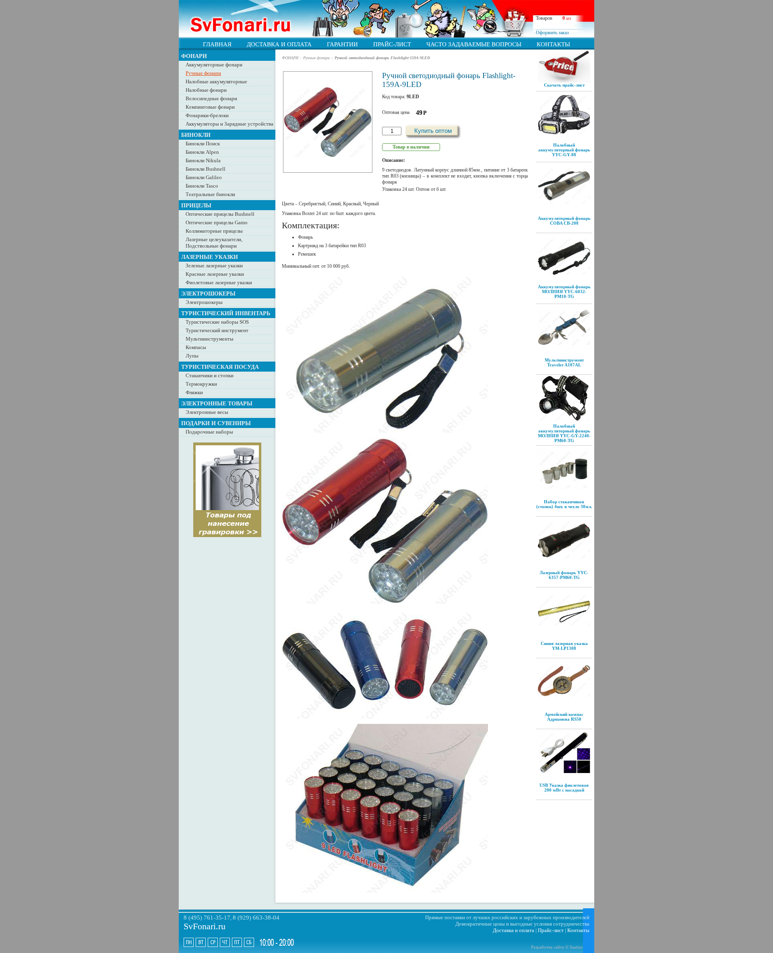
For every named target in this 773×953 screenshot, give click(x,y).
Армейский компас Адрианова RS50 (564, 716)
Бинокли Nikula (203, 160)
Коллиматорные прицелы (214, 231)
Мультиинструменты (210, 339)
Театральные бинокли (210, 194)
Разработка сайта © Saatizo (557, 947)
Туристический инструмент (217, 330)
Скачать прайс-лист (564, 85)
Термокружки (201, 384)
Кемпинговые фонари (210, 107)
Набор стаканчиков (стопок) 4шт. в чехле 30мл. (564, 504)
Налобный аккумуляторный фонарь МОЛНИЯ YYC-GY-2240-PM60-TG (564, 433)
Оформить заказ (552, 32)
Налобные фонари (206, 90)
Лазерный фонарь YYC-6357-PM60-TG (564, 575)
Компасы (196, 347)
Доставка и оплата (513, 930)
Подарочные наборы (209, 432)
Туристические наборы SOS (217, 322)
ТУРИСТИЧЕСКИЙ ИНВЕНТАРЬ (225, 313)
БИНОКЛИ (196, 135)
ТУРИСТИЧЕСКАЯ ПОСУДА (220, 367)
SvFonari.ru (204, 926)
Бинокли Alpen (202, 152)
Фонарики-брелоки (207, 115)
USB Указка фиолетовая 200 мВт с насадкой (564, 787)
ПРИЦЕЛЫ (196, 205)
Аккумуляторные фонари (214, 65)
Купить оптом (433, 130)
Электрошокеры (204, 302)
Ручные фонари (203, 73)
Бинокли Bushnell (205, 169)
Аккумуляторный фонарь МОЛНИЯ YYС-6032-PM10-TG (564, 291)
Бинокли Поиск (203, 144)
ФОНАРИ (194, 56)
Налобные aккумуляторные (216, 82)
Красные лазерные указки (215, 274)
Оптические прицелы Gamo (217, 222)
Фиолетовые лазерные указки (219, 282)
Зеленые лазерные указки (214, 266)
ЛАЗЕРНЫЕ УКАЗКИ (209, 257)
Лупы (192, 356)
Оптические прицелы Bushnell (220, 214)
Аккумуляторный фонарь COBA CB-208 (564, 220)
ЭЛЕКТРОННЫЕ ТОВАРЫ (216, 403)
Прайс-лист (551, 930)
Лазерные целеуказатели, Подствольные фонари (214, 242)
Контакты (578, 930)
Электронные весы (207, 412)
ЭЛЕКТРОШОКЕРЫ (208, 293)
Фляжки (194, 392)
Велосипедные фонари (211, 98)
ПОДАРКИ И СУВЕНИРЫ (216, 423)
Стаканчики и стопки (210, 375)
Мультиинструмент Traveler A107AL (564, 362)
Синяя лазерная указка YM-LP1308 (564, 646)
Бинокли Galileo (204, 177)
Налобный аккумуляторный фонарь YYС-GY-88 (564, 150)
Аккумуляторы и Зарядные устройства (229, 124)
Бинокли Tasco (202, 186)
